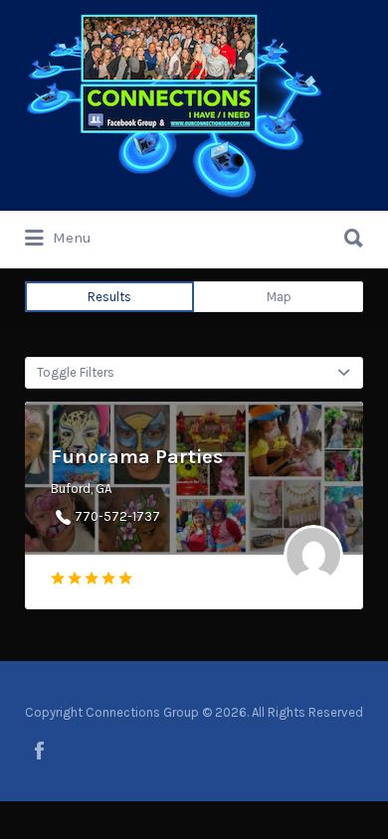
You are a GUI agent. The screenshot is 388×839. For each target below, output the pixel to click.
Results (109, 296)
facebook (39, 750)
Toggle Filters (75, 372)
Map (279, 296)
